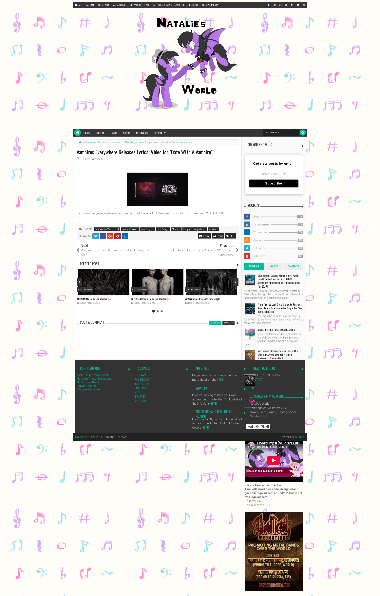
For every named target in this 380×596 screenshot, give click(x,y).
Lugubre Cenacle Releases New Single (150, 299)
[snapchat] (292, 5)
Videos (126, 133)
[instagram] (274, 5)
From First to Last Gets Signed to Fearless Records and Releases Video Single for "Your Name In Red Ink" (280, 308)
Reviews (158, 133)
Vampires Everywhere (193, 229)
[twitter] (298, 5)
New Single (146, 229)
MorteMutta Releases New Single (94, 299)
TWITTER (140, 396)
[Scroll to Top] (375, 589)
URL (232, 236)
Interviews (142, 133)
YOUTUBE (141, 401)
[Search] (303, 132)
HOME (78, 5)
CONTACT (103, 5)
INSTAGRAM (142, 384)
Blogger (300, 436)
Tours (113, 133)
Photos (100, 133)
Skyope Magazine (89, 389)
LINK (258, 501)
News (87, 133)
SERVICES (135, 5)
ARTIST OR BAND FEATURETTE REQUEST (175, 5)
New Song (162, 229)
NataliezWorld (84, 436)
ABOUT (90, 5)
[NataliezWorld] (77, 132)
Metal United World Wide (93, 375)
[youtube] (304, 5)
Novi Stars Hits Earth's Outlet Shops (276, 329)
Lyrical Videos (129, 229)
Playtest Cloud (86, 386)
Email (206, 236)
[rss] (286, 5)
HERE (221, 213)
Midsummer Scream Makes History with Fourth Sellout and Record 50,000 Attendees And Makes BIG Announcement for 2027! (278, 280)
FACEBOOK (142, 379)
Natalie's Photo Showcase (94, 378)
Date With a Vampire (105, 229)
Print (219, 236)
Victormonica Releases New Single (202, 299)
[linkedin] (280, 5)
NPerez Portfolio (88, 382)
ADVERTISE (119, 5)
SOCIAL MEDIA (210, 5)
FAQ (146, 5)
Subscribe (273, 183)
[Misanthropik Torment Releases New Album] (250, 380)
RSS (137, 392)
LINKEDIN (141, 388)
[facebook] (268, 5)
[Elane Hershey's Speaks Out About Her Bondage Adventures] (250, 402)
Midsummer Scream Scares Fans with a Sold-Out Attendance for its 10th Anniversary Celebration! (277, 354)
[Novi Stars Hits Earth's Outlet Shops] (250, 334)
